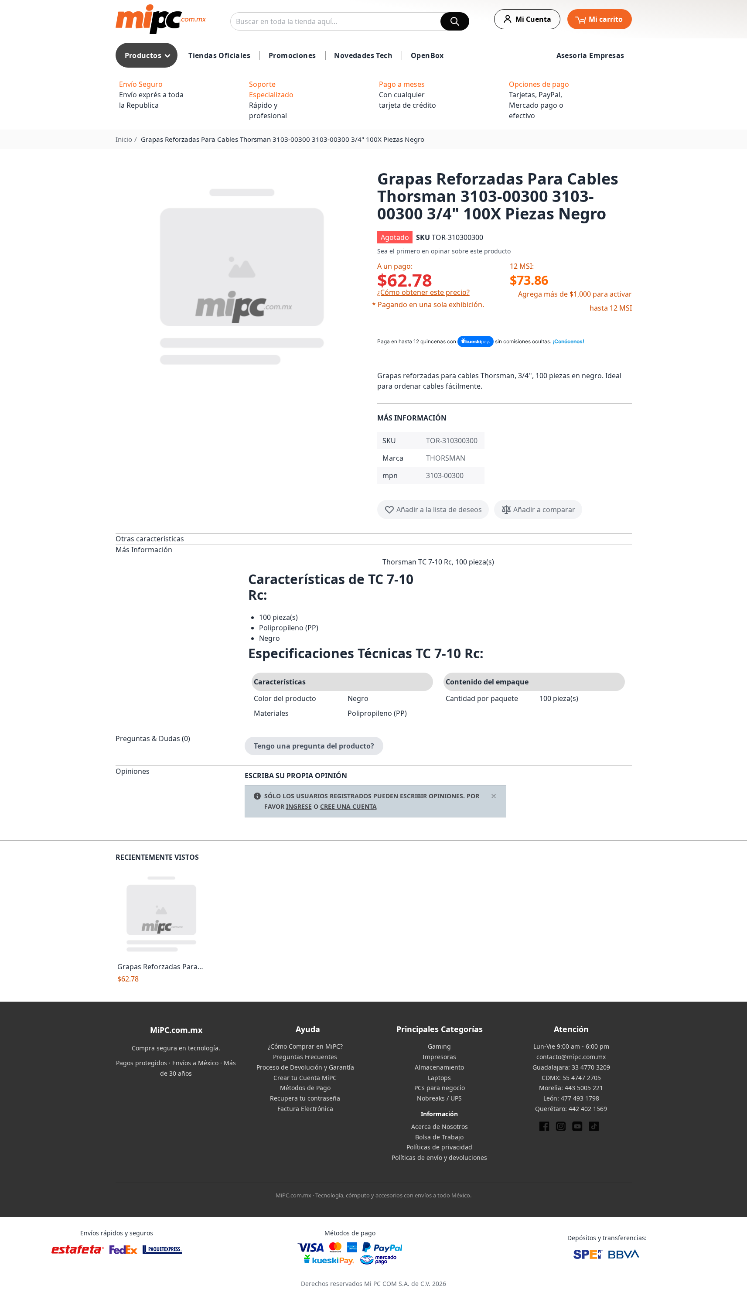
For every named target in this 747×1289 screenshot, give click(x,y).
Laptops (439, 1078)
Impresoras (439, 1057)
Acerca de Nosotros (439, 1126)
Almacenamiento (439, 1067)
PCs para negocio (439, 1088)
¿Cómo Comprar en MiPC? (305, 1046)
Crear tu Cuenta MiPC (305, 1078)
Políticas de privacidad (439, 1147)
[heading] (180, 538)
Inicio (124, 139)
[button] (243, 275)
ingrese (299, 806)
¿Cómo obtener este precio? (423, 292)
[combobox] (349, 21)
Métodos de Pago (305, 1088)
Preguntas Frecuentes (305, 1057)
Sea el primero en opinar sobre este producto (444, 251)
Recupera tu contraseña (305, 1098)
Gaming (439, 1046)
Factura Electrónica (305, 1108)
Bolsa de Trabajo (439, 1137)
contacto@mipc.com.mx (571, 1057)
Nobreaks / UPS (439, 1098)
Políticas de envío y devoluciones (439, 1157)
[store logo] (161, 19)
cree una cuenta (348, 806)
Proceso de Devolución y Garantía (305, 1067)
